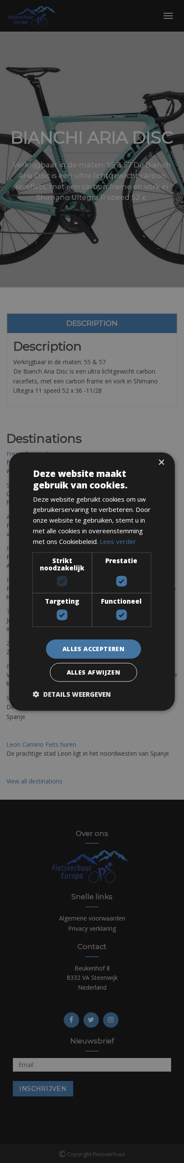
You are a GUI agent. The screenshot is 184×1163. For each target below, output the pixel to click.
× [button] (161, 462)
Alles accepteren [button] (93, 649)
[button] (72, 694)
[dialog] (92, 581)
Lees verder (118, 541)
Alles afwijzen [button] (94, 672)
